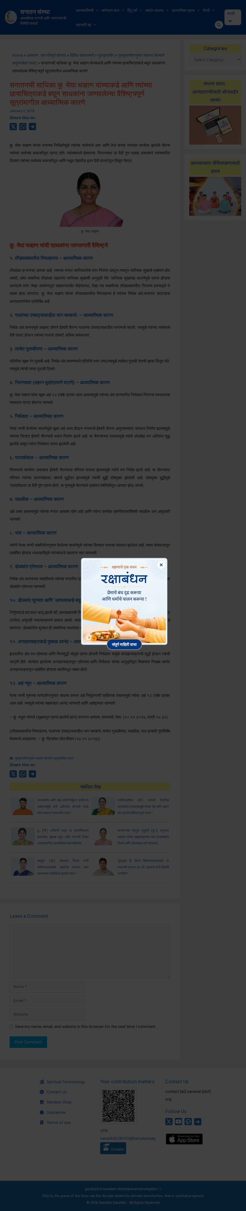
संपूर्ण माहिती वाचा (124, 644)
